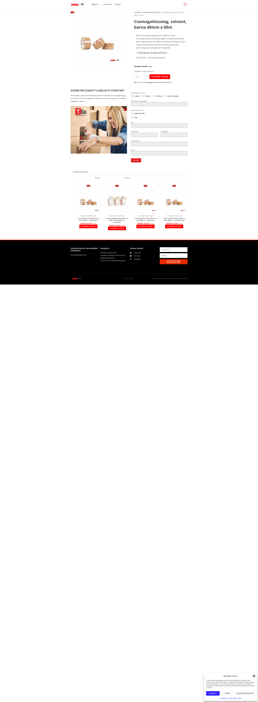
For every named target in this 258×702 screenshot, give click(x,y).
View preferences (245, 693)
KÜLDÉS (136, 160)
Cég (132, 122)
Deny (227, 693)
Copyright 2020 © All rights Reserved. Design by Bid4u (171, 278)
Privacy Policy (233, 698)
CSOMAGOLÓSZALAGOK (150, 12)
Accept (212, 693)
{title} (239, 698)
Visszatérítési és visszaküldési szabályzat (84, 249)
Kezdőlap (137, 12)
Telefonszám (134, 141)
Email (133, 150)
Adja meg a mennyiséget (138, 101)
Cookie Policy (224, 698)
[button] (254, 676)
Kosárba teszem (160, 77)
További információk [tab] (80, 172)
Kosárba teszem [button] (88, 226)
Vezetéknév (164, 131)
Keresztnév (134, 131)
